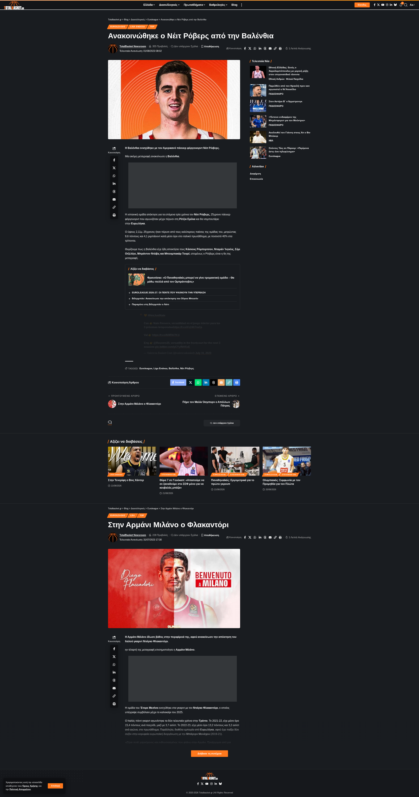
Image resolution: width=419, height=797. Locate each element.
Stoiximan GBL (169, 474)
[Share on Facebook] (245, 48)
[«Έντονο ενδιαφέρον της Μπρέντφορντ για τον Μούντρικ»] (258, 121)
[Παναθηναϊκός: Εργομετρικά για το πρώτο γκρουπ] (235, 461)
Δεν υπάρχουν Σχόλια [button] (223, 423)
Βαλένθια (174, 368)
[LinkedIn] (391, 5)
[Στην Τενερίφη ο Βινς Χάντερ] (132, 461)
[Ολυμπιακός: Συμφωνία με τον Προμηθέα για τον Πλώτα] (287, 461)
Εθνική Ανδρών (276, 79)
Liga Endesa (137, 27)
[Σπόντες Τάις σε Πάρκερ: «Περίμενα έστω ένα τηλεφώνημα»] (258, 152)
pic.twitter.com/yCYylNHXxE (172, 346)
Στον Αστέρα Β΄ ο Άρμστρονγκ (285, 101)
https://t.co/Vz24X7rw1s (187, 327)
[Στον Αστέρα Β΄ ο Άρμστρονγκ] (258, 106)
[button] (55, 785)
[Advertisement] (182, 185)
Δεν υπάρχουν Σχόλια (186, 46)
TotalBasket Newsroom (132, 46)
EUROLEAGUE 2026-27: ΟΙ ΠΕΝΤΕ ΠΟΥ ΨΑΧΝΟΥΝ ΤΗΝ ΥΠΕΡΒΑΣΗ (169, 292)
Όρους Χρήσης (30, 786)
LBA (132, 515)
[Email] (270, 48)
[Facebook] (374, 5)
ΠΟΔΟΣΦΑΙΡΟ (276, 94)
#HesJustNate (156, 315)
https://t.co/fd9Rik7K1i (166, 335)
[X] (378, 5)
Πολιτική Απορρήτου (20, 789)
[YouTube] (383, 5)
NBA (271, 140)
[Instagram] (387, 5)
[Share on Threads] (265, 48)
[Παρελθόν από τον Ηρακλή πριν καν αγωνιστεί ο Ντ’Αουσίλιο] (258, 90)
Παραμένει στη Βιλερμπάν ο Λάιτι (150, 304)
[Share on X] (250, 48)
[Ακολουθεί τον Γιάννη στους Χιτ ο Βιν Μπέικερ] (258, 137)
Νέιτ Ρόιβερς (187, 368)
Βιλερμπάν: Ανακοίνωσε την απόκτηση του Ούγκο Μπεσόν (165, 298)
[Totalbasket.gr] (14, 5)
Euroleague (117, 27)
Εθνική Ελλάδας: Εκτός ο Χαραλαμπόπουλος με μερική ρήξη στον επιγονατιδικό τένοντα (288, 71)
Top (152, 27)
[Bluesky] (395, 5)
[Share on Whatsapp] (255, 48)
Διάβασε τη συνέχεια (209, 753)
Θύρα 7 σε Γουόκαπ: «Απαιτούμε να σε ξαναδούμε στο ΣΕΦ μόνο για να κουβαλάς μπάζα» (182, 484)
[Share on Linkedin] (260, 48)
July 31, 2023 (203, 353)
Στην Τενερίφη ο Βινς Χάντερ (126, 480)
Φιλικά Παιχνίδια (294, 79)
